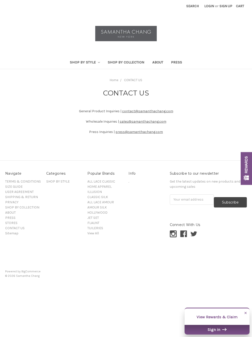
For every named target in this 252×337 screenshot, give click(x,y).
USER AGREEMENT (19, 192)
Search (192, 6)
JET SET (93, 218)
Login (209, 6)
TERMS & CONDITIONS (23, 181)
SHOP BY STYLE (83, 62)
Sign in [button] (214, 329)
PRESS (176, 62)
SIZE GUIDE (14, 187)
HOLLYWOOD (97, 212)
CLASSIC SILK (97, 197)
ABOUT (157, 62)
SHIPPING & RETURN (21, 197)
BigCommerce (31, 271)
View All (93, 233)
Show (246, 168)
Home (114, 80)
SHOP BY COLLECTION (126, 62)
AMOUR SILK (97, 207)
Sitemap (11, 233)
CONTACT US (133, 80)
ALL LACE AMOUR (100, 202)
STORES (11, 223)
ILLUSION (94, 192)
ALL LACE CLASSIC (101, 181)
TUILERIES (95, 228)
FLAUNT (93, 223)
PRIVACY (11, 202)
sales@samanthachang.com (143, 121)
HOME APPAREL (99, 187)
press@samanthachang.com (139, 132)
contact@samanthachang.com (147, 111)
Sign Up (226, 6)
